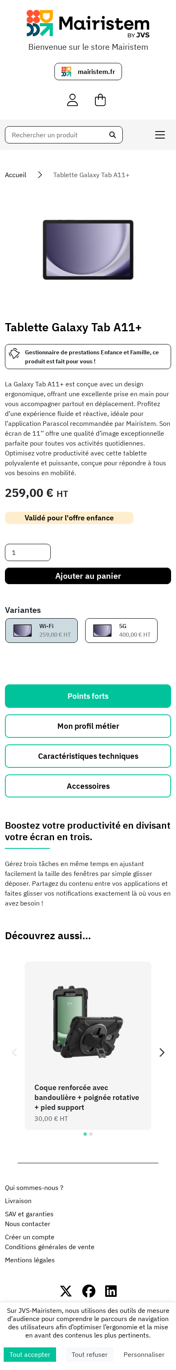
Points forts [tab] (88, 696)
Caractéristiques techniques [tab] (88, 756)
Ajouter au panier (88, 575)
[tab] (85, 1134)
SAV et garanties (29, 1214)
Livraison (18, 1201)
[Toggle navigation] (160, 134)
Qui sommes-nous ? (34, 1187)
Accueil (15, 175)
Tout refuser (90, 1354)
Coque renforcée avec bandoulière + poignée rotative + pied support (86, 1097)
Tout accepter (29, 1354)
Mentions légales (30, 1260)
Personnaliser (144, 1354)
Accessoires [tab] (88, 786)
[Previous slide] (15, 1052)
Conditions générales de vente (50, 1247)
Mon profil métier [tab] (88, 726)
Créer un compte (29, 1237)
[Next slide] (161, 1052)
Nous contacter (27, 1224)
